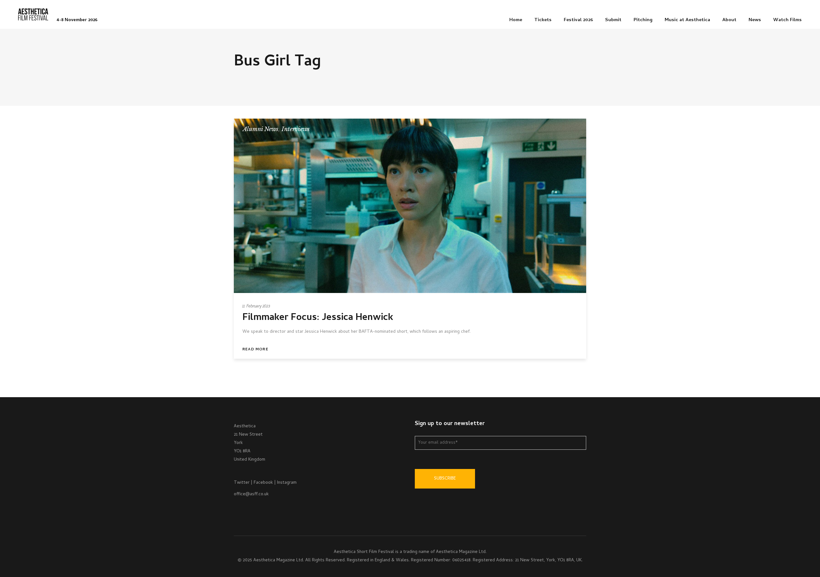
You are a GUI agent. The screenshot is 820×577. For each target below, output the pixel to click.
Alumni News (260, 129)
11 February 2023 (256, 306)
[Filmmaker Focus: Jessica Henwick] (410, 206)
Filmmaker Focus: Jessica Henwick (317, 318)
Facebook (263, 483)
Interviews (296, 129)
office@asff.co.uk (251, 494)
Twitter (242, 483)
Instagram (287, 483)
